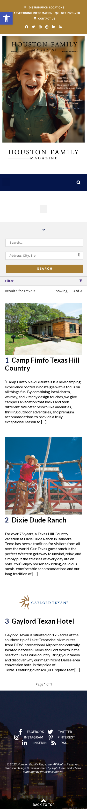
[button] (6, 18)
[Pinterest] (47, 27)
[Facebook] (26, 27)
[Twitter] (33, 27)
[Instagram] (40, 27)
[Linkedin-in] (53, 27)
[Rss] (60, 27)
